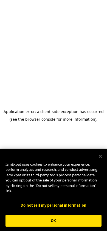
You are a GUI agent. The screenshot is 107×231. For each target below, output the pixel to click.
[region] (53, 190)
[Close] (100, 156)
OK (53, 220)
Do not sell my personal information (53, 205)
